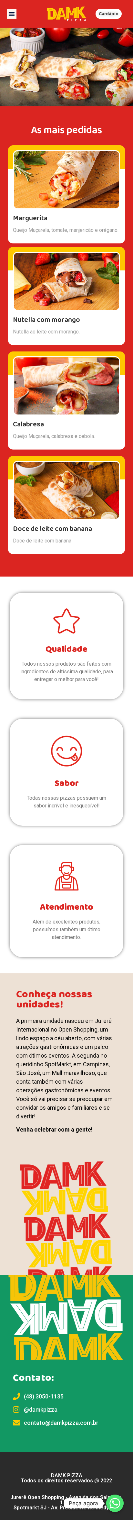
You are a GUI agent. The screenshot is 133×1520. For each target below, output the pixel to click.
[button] (11, 14)
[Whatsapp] (115, 1503)
